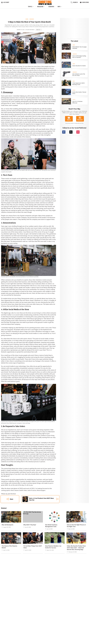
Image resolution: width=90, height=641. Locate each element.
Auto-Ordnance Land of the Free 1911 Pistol (78, 74)
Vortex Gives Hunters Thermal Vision (79, 92)
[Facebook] (63, 132)
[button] (31, 6)
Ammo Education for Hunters (79, 65)
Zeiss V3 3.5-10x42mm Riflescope (77, 102)
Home (27, 19)
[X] (70, 132)
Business (32, 19)
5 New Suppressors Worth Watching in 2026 (78, 83)
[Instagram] (78, 132)
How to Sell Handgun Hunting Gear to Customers (79, 56)
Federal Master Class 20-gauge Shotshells (79, 47)
